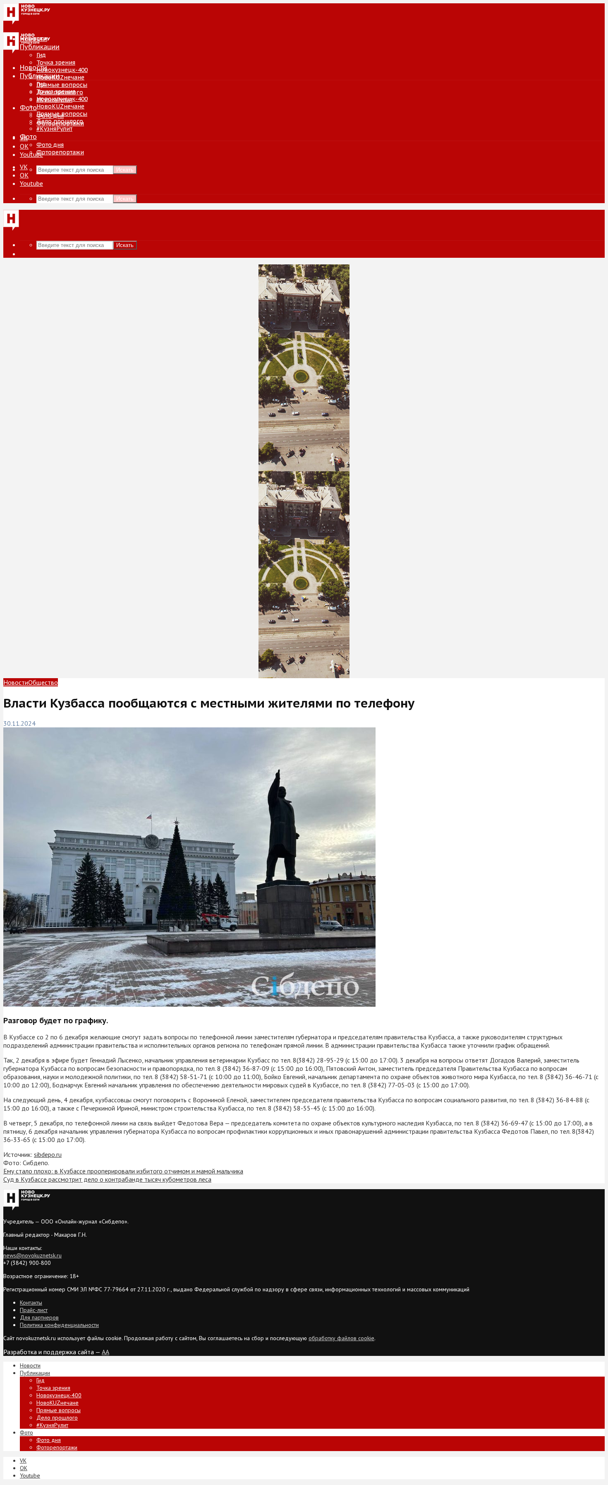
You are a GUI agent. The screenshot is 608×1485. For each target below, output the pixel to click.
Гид (41, 84)
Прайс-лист (34, 1310)
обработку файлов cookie (341, 1338)
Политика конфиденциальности (59, 1325)
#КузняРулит (54, 128)
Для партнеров (39, 1317)
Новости (33, 67)
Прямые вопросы (61, 85)
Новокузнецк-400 (62, 70)
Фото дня (50, 145)
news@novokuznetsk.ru (32, 1255)
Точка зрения (55, 62)
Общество (43, 682)
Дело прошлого (59, 121)
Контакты (31, 1302)
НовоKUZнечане (60, 77)
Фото (28, 107)
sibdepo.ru (48, 1154)
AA (105, 1352)
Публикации (40, 76)
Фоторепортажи (60, 152)
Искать (125, 170)
